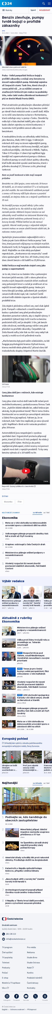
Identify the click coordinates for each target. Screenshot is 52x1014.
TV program (7, 947)
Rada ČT (30, 967)
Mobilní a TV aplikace (11, 983)
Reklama (31, 952)
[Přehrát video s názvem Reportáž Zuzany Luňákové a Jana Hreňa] (26, 470)
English (4, 1009)
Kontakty (31, 988)
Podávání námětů (34, 977)
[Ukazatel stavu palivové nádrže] (26, 50)
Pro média (31, 947)
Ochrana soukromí (17, 1009)
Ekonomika (8, 502)
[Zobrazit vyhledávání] (43, 3)
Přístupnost (31, 1009)
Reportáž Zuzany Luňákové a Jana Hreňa (17, 486)
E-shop (5, 977)
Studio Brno (32, 957)
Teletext (5, 962)
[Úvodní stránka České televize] (12, 918)
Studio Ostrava (33, 962)
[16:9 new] (26, 368)
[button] (26, 470)
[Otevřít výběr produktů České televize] (49, 3)
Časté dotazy (32, 983)
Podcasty (6, 967)
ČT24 (19, 502)
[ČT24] (7, 3)
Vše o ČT (5, 988)
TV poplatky (7, 957)
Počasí (5, 972)
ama (3, 31)
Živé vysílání (7, 952)
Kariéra (30, 972)
